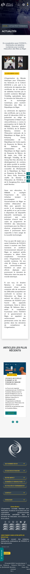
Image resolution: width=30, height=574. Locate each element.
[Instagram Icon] (17, 522)
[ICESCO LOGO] (15, 449)
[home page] (7, 4)
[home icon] (19, 4)
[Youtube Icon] (21, 522)
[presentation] (13, 422)
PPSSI (19, 565)
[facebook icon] (5, 522)
